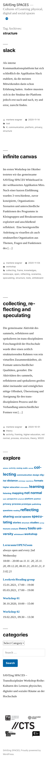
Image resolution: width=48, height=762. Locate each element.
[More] (6, 18)
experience (29, 481)
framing (18, 434)
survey (41, 523)
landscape (8, 274)
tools (28, 278)
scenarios (36, 274)
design (36, 475)
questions (8, 510)
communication (16, 127)
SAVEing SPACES (16, 5)
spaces (26, 516)
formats (38, 480)
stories (17, 522)
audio (25, 468)
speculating (9, 278)
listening (7, 493)
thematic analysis (10, 529)
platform (29, 127)
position (37, 499)
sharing (8, 516)
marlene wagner (14, 119)
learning (36, 486)
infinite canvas (20, 156)
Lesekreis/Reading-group (19, 579)
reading (16, 510)
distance (12, 480)
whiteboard (37, 278)
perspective (12, 499)
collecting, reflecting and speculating (19, 309)
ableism (5, 468)
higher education (32, 434)
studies (34, 522)
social (18, 516)
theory (9, 430)
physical (21, 499)
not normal (33, 493)
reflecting (25, 274)
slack (9, 50)
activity (9, 434)
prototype (26, 504)
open (16, 274)
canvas (30, 468)
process (15, 438)
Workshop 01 (11, 598)
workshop (11, 266)
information (24, 487)
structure (7, 131)
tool (8, 123)
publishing (36, 504)
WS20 (41, 438)
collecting (11, 270)
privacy (38, 127)
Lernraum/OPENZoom (17, 545)
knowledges (30, 270)
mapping (18, 493)
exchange (21, 481)
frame (20, 270)
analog (19, 468)
